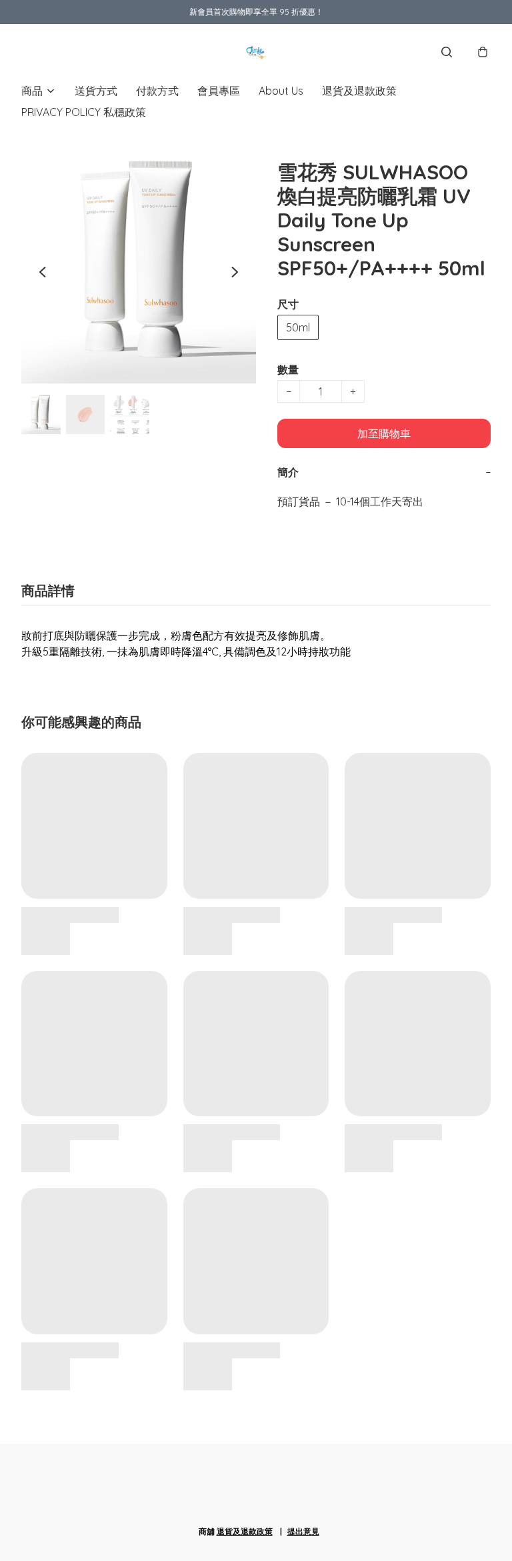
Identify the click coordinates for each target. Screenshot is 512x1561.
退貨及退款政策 (359, 90)
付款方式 (157, 90)
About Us (281, 90)
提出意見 (303, 1531)
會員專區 (218, 90)
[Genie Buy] (256, 52)
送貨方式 (96, 90)
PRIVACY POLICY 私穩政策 (83, 112)
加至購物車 (384, 433)
